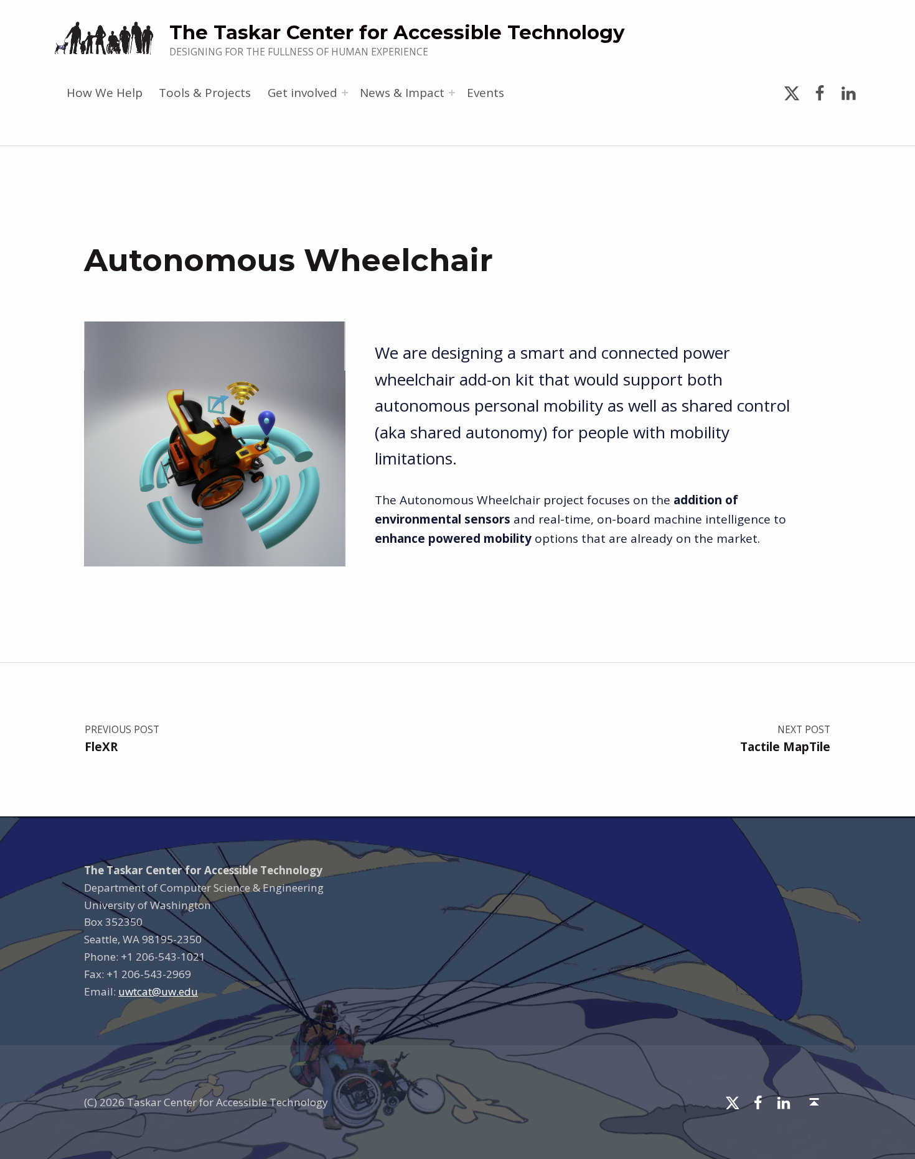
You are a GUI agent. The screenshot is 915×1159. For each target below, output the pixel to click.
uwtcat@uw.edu (158, 991)
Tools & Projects (205, 93)
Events (485, 93)
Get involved (302, 93)
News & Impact (402, 93)
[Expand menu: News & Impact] (452, 93)
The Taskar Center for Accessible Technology (396, 32)
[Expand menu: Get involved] (345, 93)
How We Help (105, 93)
